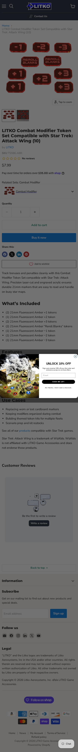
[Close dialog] (75, 356)
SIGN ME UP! (58, 382)
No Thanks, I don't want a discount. (58, 388)
